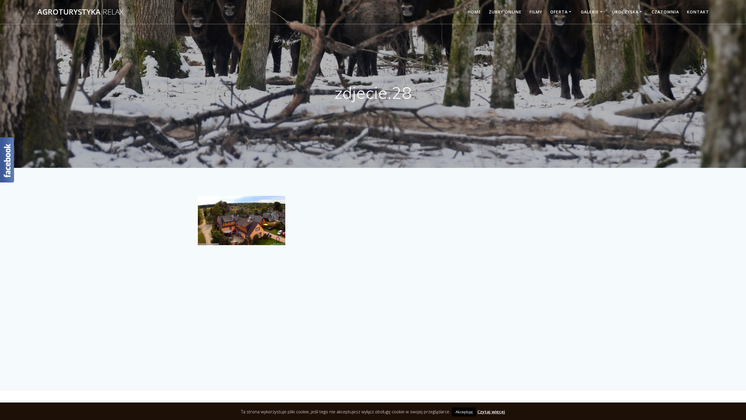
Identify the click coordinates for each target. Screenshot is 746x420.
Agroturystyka (80, 12)
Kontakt (698, 12)
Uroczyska (625, 12)
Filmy (535, 12)
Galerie (590, 12)
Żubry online (505, 12)
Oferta (559, 12)
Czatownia (665, 12)
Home (474, 12)
